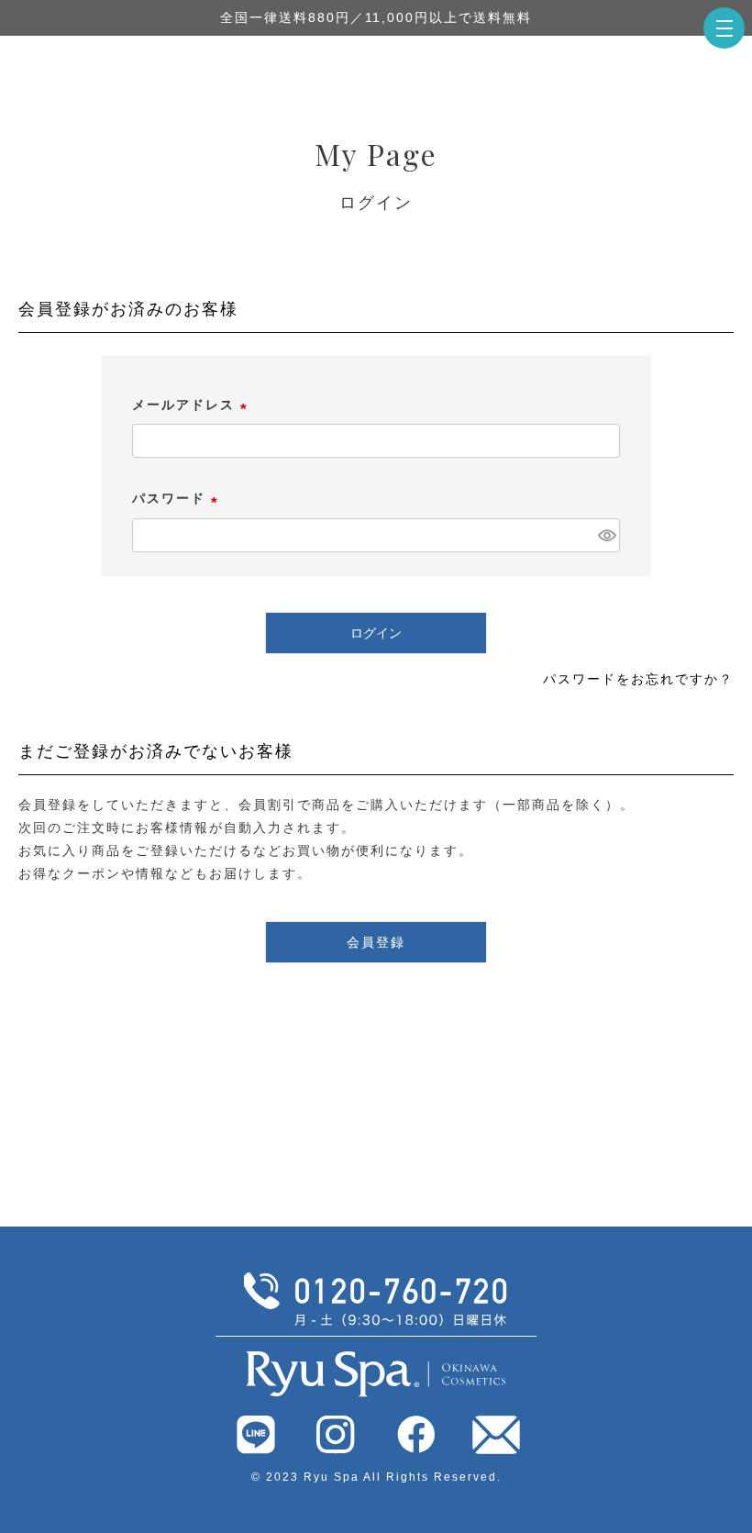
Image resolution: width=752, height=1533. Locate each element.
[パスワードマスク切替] (606, 535)
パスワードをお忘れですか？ (638, 679)
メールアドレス (192, 404)
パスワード (178, 498)
